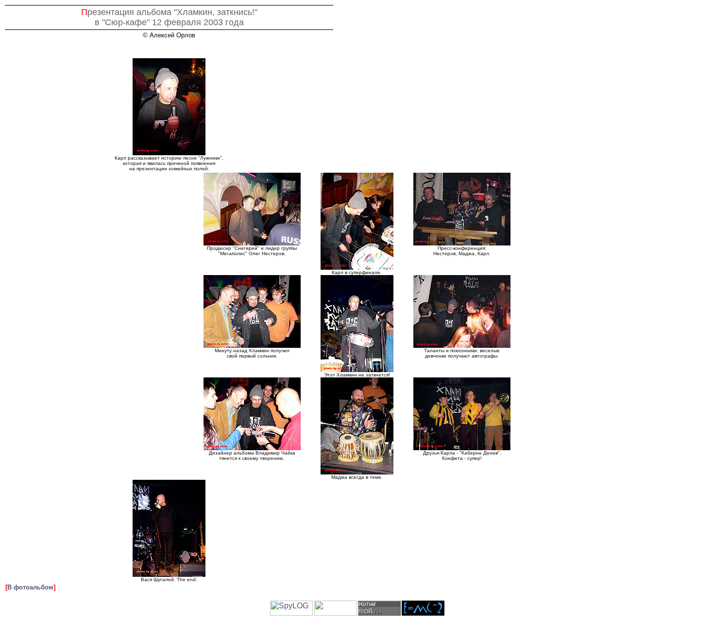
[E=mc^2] (423, 613)
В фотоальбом (30, 587)
